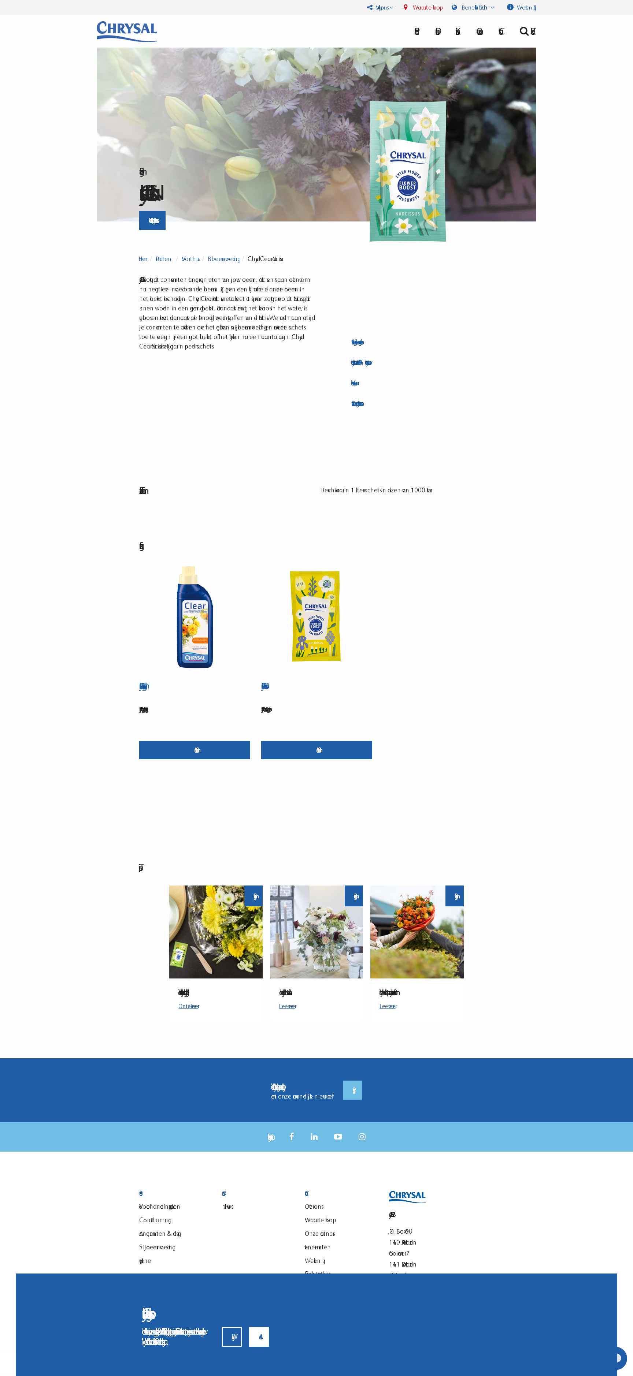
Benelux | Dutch (474, 7)
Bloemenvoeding (222, 258)
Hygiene (145, 1260)
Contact (337, 1193)
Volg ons (380, 7)
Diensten (254, 1193)
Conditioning (153, 1220)
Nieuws (226, 1206)
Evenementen (318, 1247)
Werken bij (525, 7)
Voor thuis (189, 258)
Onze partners (319, 1233)
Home (141, 258)
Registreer (352, 1090)
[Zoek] (525, 31)
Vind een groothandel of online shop (152, 220)
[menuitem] (477, 31)
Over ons (477, 31)
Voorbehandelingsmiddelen (159, 1206)
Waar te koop (425, 7)
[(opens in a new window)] (291, 1136)
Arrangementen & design (160, 1233)
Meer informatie (194, 750)
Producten (163, 258)
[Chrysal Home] (127, 30)
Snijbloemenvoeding (155, 1247)
